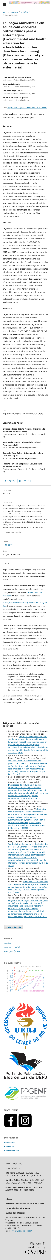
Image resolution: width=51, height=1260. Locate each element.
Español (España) (12, 947)
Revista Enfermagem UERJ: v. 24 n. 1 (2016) (26, 826)
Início (5, 12)
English (7, 943)
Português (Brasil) (12, 951)
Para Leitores (9, 1142)
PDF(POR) (11, 481)
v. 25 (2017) (25, 12)
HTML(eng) (26, 481)
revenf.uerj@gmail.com (21, 1231)
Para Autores (9, 1146)
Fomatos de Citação (13, 532)
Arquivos (14, 12)
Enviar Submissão (13, 927)
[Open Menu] (4, 4)
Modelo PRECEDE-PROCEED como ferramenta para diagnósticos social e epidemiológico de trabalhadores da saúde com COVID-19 (28, 885)
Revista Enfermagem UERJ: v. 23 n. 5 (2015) (24, 797)
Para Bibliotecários (11, 1150)
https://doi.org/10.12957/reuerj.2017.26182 (27, 107)
